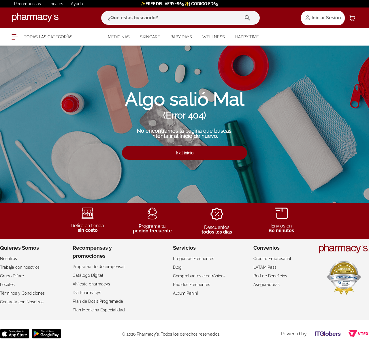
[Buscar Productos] (248, 18)
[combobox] (180, 18)
